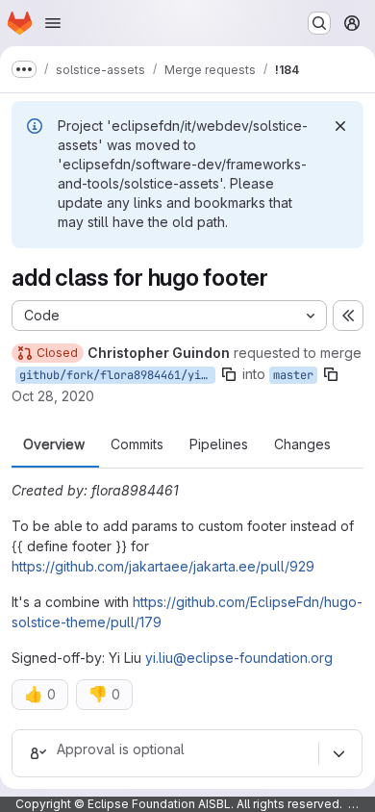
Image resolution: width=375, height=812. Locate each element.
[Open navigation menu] (53, 23)
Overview (54, 444)
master (293, 375)
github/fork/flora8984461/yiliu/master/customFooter (117, 375)
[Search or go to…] (319, 23)
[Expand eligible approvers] (338, 753)
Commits (137, 444)
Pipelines (218, 444)
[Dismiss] (340, 126)
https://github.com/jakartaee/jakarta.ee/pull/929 (163, 566)
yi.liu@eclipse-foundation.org (239, 657)
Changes (302, 444)
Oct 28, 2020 (53, 396)
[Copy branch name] (228, 374)
